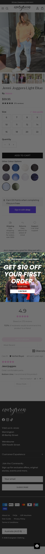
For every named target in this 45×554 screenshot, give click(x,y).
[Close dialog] (42, 255)
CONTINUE (22, 291)
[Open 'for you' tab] (37, 546)
